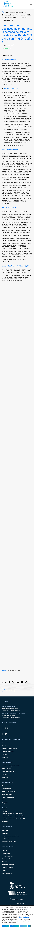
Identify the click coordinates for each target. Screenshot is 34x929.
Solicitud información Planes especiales (13, 816)
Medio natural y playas (8, 791)
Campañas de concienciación (10, 836)
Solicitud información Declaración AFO (13, 813)
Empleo (4, 870)
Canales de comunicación (9, 748)
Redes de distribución (8, 771)
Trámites (4, 754)
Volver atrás (8, 690)
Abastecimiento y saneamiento (11, 766)
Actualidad (5, 830)
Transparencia (6, 859)
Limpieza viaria (6, 788)
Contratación (5, 861)
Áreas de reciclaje (7, 794)
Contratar (4, 743)
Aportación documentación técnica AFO (13, 819)
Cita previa (5, 757)
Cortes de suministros (8, 751)
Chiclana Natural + (7, 873)
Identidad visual (6, 839)
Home (7, 12)
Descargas (5, 833)
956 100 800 (5, 728)
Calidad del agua (7, 768)
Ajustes (23, 926)
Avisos (13, 12)
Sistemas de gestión (7, 856)
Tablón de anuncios (7, 867)
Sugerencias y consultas (9, 841)
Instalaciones (6, 853)
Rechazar (14, 926)
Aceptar (6, 926)
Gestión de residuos (7, 785)
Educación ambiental (8, 797)
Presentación (6, 850)
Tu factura (5, 745)
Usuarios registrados (8, 864)
